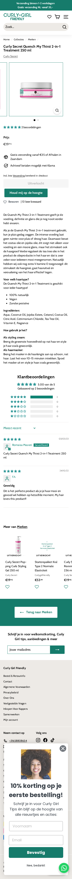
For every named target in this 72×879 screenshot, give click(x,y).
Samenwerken (11, 714)
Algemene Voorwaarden (16, 686)
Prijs (6, 137)
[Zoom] (57, 110)
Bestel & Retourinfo (14, 675)
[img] (12, 439)
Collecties (19, 39)
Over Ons (8, 697)
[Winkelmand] (57, 17)
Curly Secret (10, 56)
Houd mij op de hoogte (26, 193)
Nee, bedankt (36, 865)
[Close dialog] (62, 748)
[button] (12, 127)
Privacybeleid (10, 692)
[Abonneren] (57, 649)
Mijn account (10, 719)
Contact (7, 681)
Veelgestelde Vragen (14, 703)
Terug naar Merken (38, 612)
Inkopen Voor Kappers (15, 708)
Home (6, 39)
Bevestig (36, 852)
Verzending (19, 175)
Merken (32, 39)
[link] (36, 764)
